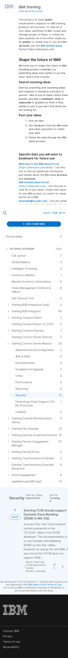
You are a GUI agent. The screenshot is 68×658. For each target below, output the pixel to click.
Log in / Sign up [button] (53, 212)
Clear (59, 248)
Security (41, 571)
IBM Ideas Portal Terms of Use (45, 584)
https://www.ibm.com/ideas (36, 167)
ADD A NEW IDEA (35, 224)
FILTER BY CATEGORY (22, 248)
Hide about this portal (31, 11)
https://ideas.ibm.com (32, 186)
